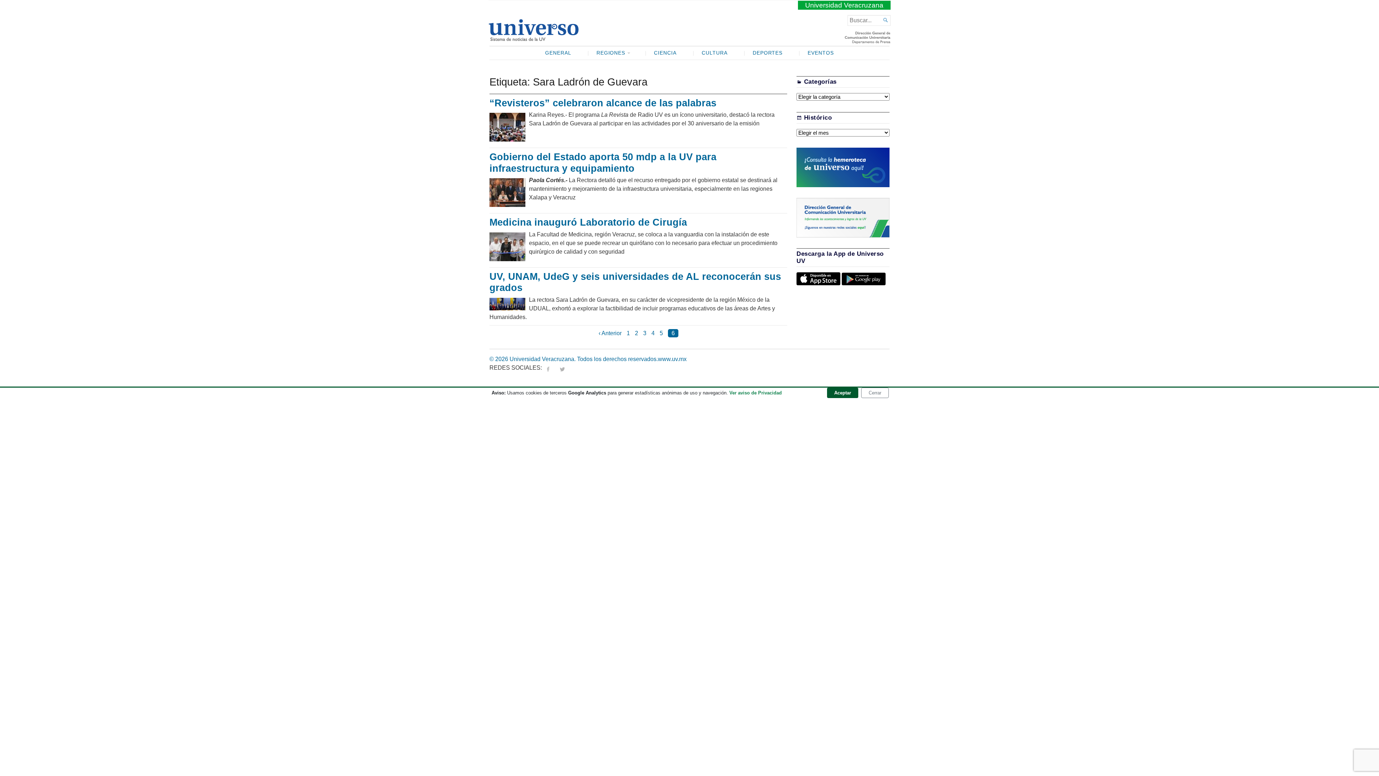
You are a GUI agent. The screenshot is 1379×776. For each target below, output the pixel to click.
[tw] (562, 368)
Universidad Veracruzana (844, 5)
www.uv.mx (672, 359)
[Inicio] (533, 38)
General (558, 53)
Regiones (611, 53)
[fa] (548, 368)
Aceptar (842, 393)
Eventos (821, 53)
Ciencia (665, 53)
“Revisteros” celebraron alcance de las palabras (602, 103)
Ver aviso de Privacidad (755, 393)
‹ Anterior (610, 333)
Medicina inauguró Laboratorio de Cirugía (588, 222)
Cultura (715, 53)
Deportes (768, 53)
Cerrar (875, 393)
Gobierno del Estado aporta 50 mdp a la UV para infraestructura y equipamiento (602, 163)
